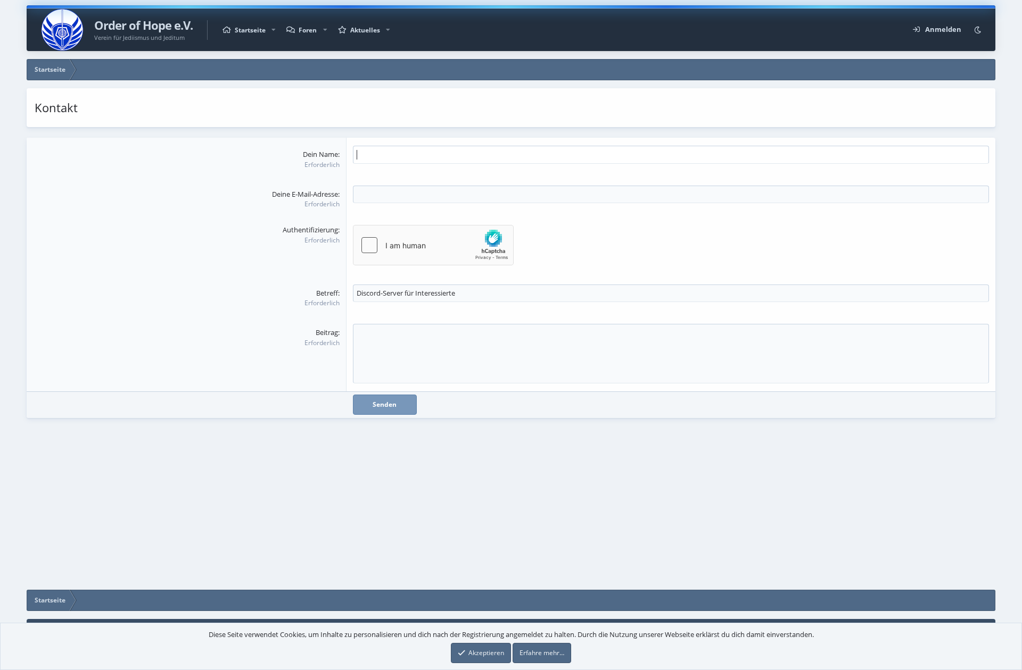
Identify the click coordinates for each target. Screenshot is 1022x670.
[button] (273, 30)
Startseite (250, 30)
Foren (308, 30)
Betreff (327, 293)
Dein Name (320, 154)
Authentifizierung (310, 229)
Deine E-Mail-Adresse (305, 194)
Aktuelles (365, 30)
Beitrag (327, 332)
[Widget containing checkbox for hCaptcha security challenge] (433, 245)
